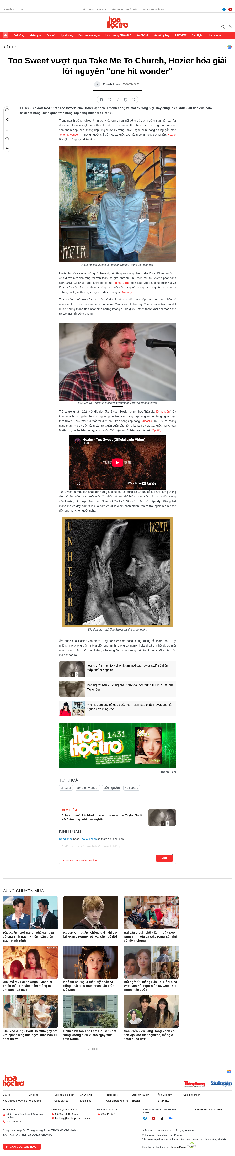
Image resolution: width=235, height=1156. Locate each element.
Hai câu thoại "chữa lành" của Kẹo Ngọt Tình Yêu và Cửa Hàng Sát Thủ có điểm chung (150, 936)
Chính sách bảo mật (208, 1109)
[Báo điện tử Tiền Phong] (194, 1084)
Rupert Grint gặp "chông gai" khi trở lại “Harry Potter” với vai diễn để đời (90, 934)
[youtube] (230, 9)
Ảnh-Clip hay (162, 35)
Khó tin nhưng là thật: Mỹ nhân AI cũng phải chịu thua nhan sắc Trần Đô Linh (88, 986)
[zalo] (173, 1118)
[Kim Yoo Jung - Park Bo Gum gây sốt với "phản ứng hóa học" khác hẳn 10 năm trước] (30, 1011)
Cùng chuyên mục (23, 891)
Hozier (172, 134)
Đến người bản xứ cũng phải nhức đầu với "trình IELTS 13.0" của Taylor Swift (130, 687)
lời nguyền (162, 411)
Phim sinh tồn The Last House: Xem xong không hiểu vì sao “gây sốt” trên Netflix (89, 1035)
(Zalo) (75, 1114)
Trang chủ (5, 35)
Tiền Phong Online (94, 9)
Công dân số (61, 1100)
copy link (117, 99)
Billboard (146, 421)
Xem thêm (229, 35)
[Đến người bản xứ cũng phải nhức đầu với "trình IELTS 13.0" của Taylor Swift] (72, 689)
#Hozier (66, 788)
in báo (125, 99)
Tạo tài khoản (88, 838)
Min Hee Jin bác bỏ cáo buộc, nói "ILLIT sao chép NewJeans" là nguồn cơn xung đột (129, 707)
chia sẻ (101, 99)
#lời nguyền (112, 788)
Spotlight (197, 35)
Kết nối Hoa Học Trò (117, 1100)
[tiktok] (164, 1118)
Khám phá (35, 35)
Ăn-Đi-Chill (142, 35)
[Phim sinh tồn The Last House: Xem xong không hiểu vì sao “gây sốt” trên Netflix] (90, 1011)
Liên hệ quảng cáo (64, 1109)
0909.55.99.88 (63, 1114)
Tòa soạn (9, 1109)
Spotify (156, 430)
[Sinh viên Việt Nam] (221, 1084)
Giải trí (51, 35)
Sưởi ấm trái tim (140, 1094)
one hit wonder (69, 134)
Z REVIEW (180, 35)
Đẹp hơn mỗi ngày (89, 35)
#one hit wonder (87, 788)
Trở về (7, 148)
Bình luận (7, 138)
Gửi (164, 858)
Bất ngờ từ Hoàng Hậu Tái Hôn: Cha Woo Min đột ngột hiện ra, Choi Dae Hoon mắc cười (150, 986)
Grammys (127, 292)
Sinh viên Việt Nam (155, 9)
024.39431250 (14, 1121)
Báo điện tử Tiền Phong (117, 22)
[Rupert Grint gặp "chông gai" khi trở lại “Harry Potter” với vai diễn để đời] (90, 912)
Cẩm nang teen (191, 1094)
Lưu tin (7, 129)
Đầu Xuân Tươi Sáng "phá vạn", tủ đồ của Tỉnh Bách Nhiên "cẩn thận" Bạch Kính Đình (29, 936)
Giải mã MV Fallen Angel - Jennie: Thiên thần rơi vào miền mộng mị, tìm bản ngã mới (27, 986)
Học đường (66, 35)
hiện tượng (122, 282)
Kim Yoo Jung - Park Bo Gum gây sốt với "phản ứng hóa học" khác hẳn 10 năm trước (30, 1035)
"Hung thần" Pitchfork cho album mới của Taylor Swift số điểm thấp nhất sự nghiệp (128, 668)
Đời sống (19, 35)
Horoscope (214, 35)
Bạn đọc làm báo (23, 1146)
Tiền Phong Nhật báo (124, 9)
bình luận (133, 99)
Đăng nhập (66, 838)
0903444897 (108, 1114)
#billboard (131, 788)
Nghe (7, 110)
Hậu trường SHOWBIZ (118, 35)
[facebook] (224, 9)
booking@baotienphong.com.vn (72, 1118)
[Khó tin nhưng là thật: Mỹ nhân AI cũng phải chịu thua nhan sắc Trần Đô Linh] (90, 962)
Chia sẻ (7, 119)
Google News (229, 47)
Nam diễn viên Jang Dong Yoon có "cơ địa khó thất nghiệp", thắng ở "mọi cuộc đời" (149, 1035)
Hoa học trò (13, 1081)
